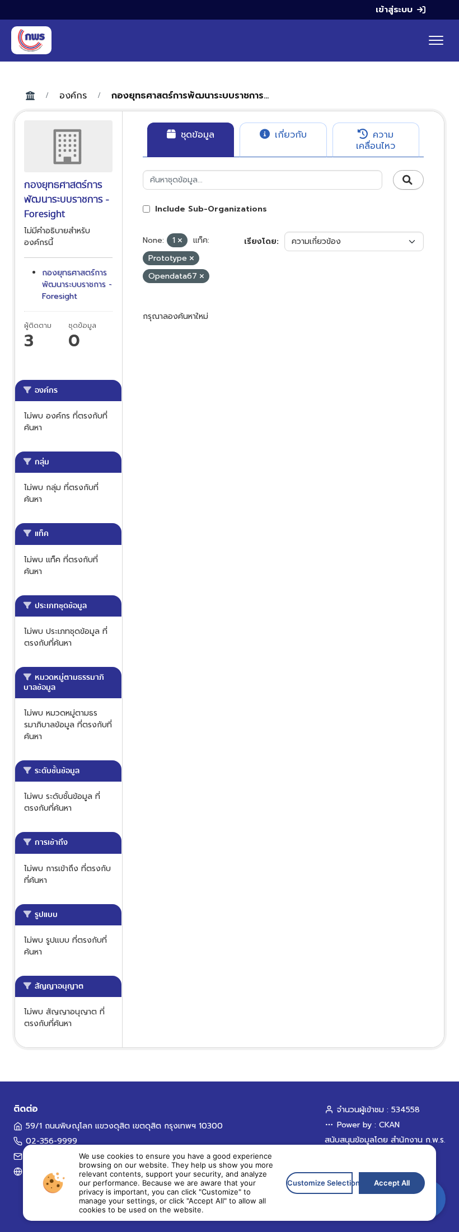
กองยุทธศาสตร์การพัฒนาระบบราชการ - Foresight (77, 284)
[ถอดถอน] (180, 241)
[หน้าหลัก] (31, 40)
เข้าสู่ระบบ (394, 9)
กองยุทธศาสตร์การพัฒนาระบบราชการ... (190, 95)
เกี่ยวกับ (289, 135)
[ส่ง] (408, 180)
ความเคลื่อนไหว (375, 140)
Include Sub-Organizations (209, 209)
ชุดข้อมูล (195, 135)
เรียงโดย (260, 241)
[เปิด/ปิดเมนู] (436, 40)
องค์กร (73, 95)
